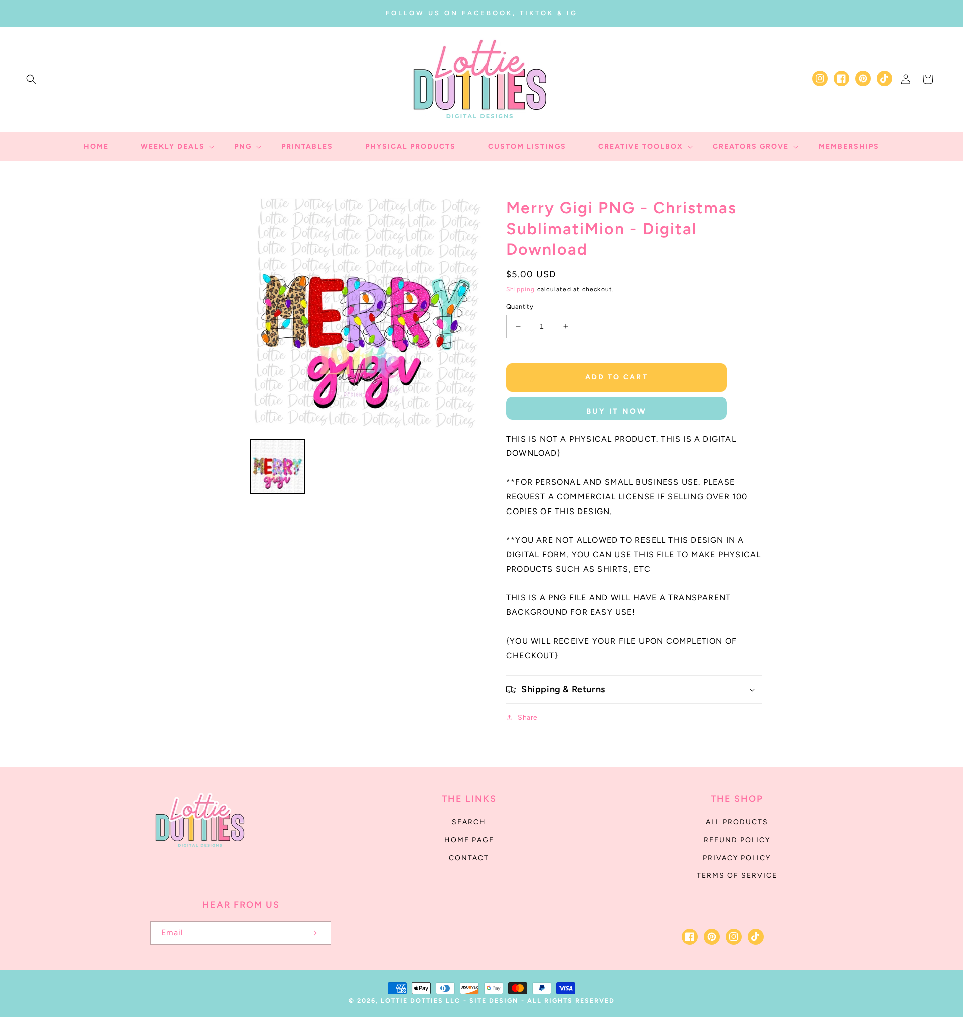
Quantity (519, 306)
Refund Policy (737, 840)
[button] (31, 79)
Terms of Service (737, 875)
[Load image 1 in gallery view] (277, 466)
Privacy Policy (737, 858)
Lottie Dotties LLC (420, 1000)
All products (737, 822)
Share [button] (528, 717)
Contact (469, 858)
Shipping (520, 289)
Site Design (494, 1000)
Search (469, 822)
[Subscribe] (313, 933)
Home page (469, 840)
